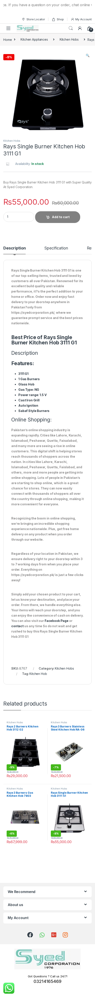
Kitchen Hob (38, 674)
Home (7, 39)
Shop (60, 19)
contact (17, 626)
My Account (83, 19)
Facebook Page (56, 621)
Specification (56, 248)
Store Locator (36, 19)
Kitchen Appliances (34, 39)
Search (70, 28)
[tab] (14, 250)
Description (14, 248)
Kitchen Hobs (69, 39)
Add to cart (61, 217)
